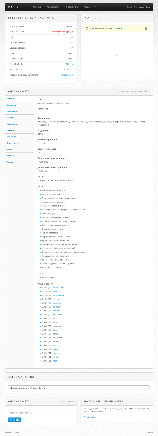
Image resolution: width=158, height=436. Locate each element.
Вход (148, 7)
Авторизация (67, 75)
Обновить (118, 28)
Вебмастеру (90, 7)
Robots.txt (11, 137)
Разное (10, 162)
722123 (69, 64)
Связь (129, 7)
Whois (9, 149)
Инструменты (72, 7)
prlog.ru (16, 432)
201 (71, 42)
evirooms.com (67, 401)
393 (71, 48)
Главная (37, 7)
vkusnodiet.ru (98, 18)
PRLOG (13, 6)
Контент (10, 99)
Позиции (11, 118)
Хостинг (10, 156)
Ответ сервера (13, 143)
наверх (150, 432)
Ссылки (10, 130)
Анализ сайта (53, 7)
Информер (11, 105)
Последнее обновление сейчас (134, 91)
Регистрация (139, 7)
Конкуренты (12, 124)
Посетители (12, 111)
